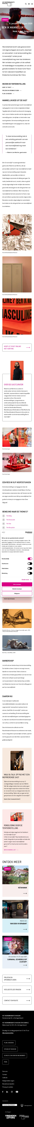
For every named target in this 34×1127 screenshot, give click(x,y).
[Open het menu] (32, 4)
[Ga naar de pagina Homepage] (8, 4)
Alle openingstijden (7, 1033)
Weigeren (17, 593)
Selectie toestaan (17, 589)
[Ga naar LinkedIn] (7, 1091)
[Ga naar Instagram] (11, 1091)
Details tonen (25, 579)
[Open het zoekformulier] (26, 4)
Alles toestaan (17, 584)
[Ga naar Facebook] (3, 1091)
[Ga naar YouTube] (17, 1091)
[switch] (30, 563)
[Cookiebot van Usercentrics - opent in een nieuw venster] (25, 533)
